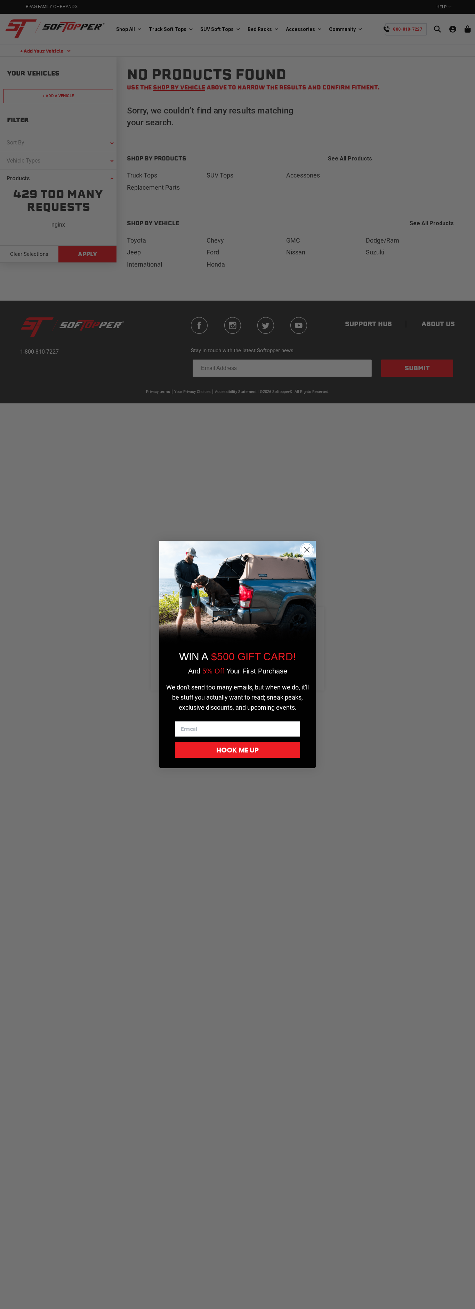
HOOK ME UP (237, 750)
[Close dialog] (307, 550)
